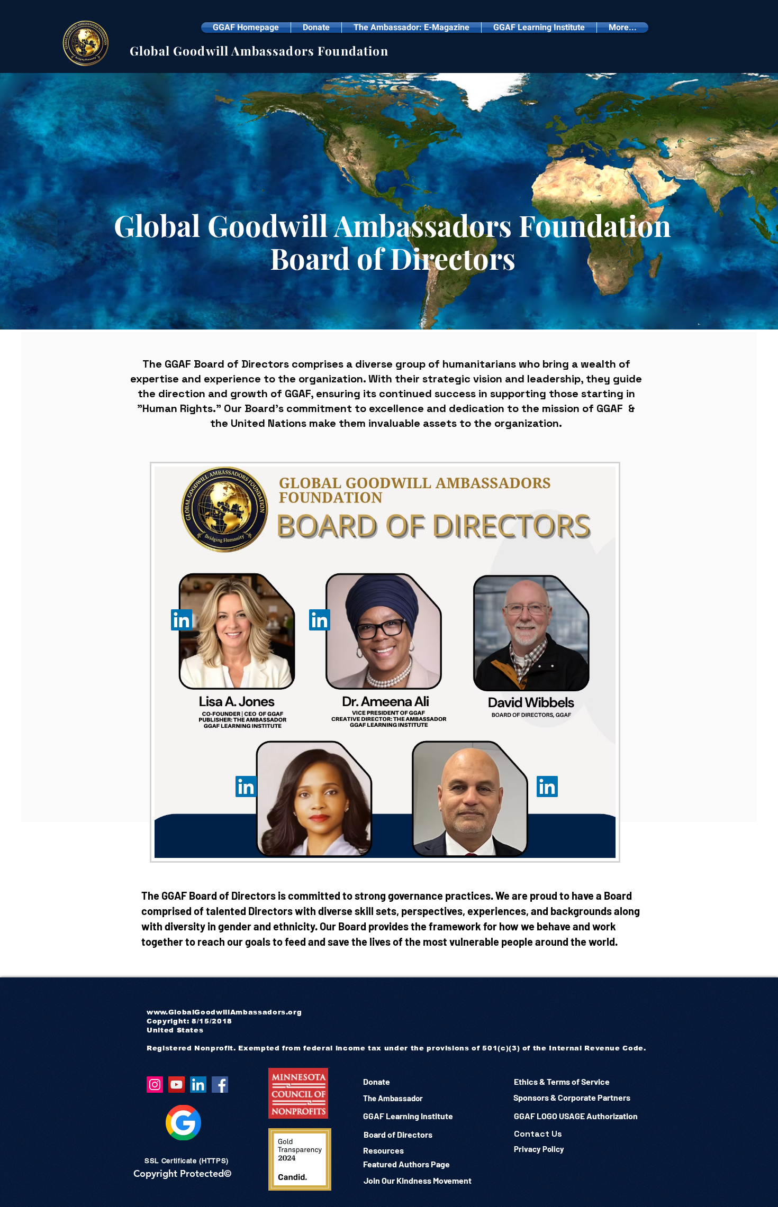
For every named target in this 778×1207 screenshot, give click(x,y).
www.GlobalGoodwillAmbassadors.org (224, 1012)
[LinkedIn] (319, 619)
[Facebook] (220, 1084)
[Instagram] (155, 1084)
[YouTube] (176, 1084)
